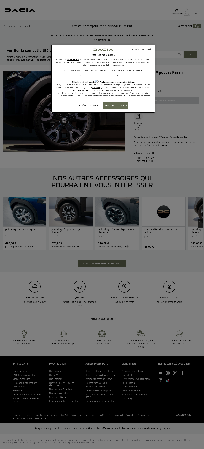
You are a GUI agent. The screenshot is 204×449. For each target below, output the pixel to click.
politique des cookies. (117, 76)
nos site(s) (96, 87)
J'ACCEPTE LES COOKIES (116, 105)
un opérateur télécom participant (87, 90)
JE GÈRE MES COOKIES (89, 105)
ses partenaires (73, 59)
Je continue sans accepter (142, 49)
